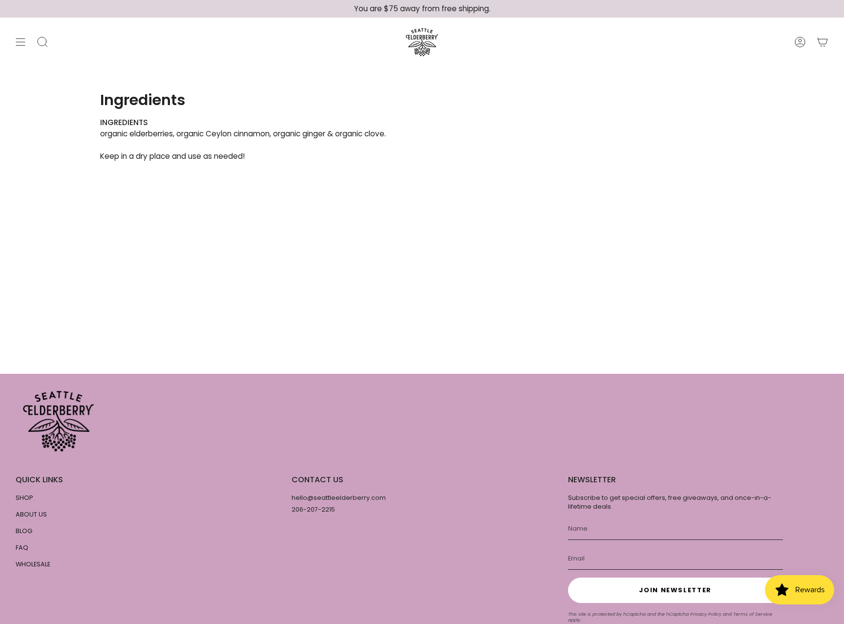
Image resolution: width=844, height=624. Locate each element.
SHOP (24, 498)
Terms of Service (752, 614)
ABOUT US (31, 514)
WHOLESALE (33, 564)
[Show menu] (20, 42)
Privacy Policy (705, 614)
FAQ (22, 547)
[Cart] (822, 42)
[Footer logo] (58, 421)
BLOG (24, 531)
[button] (42, 42)
